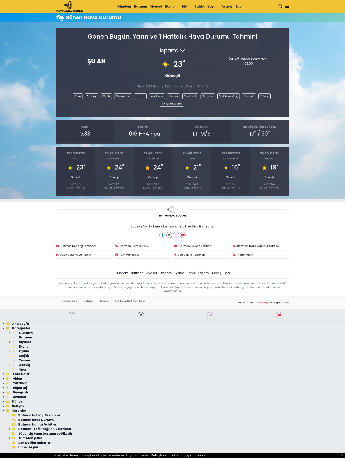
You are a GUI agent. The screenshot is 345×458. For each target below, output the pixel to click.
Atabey (91, 96)
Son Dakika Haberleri (191, 255)
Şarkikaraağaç (228, 96)
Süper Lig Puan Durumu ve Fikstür (45, 433)
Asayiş (227, 6)
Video (17, 378)
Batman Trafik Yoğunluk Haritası (258, 246)
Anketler (19, 397)
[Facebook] (162, 235)
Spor (239, 6)
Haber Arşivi (245, 255)
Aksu (78, 96)
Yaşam (213, 6)
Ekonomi (171, 6)
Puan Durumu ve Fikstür (75, 255)
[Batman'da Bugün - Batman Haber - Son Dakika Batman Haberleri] (69, 6)
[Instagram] (176, 235)
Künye (104, 301)
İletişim (88, 301)
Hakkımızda (69, 301)
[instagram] (210, 315)
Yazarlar (19, 383)
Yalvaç (264, 96)
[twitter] (141, 315)
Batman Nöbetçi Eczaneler (78, 246)
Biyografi (20, 392)
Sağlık (199, 6)
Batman (140, 6)
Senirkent (190, 96)
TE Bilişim (261, 302)
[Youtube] (183, 235)
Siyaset (156, 6)
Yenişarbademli (171, 103)
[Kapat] (343, 455)
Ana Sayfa (20, 324)
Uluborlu (249, 96)
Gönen (140, 96)
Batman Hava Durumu (134, 246)
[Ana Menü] (287, 6)
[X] (169, 235)
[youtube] (279, 315)
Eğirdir (106, 96)
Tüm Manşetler (129, 255)
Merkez (173, 96)
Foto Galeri (21, 374)
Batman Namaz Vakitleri (195, 246)
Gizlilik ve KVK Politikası (130, 301)
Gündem (124, 6)
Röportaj (19, 388)
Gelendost (123, 96)
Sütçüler (207, 96)
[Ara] (280, 6)
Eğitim (186, 6)
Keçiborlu (157, 96)
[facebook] (72, 315)
